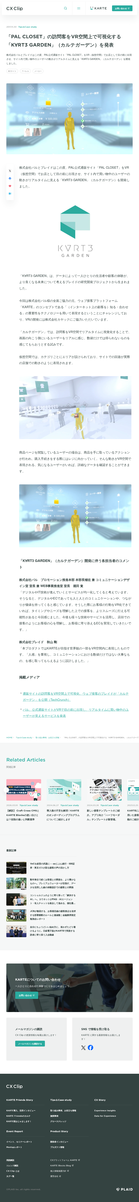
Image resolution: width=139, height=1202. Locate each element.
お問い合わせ (121, 8)
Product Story (59, 1131)
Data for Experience (105, 1116)
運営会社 (54, 1176)
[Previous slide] (6, 790)
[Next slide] (132, 790)
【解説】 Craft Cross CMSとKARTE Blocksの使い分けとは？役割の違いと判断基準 (22, 815)
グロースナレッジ (58, 1121)
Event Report (14, 1131)
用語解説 (10, 1160)
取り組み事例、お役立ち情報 (47, 737)
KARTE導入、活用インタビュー (20, 1110)
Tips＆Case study (27, 26)
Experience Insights (105, 1110)
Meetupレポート (14, 1147)
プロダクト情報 (57, 1147)
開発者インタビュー (59, 1141)
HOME (9, 737)
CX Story (100, 1099)
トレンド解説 (12, 1165)
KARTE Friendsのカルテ (18, 1116)
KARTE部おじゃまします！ (18, 1121)
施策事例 (54, 1116)
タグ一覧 (10, 1176)
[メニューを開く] (78, 8)
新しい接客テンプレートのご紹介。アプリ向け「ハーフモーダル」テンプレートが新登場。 (103, 815)
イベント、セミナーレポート (19, 1141)
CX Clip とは (12, 1171)
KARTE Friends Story (19, 1099)
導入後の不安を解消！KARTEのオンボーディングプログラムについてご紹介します (63, 815)
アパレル (25, 71)
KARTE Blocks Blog (60, 1165)
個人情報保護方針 (58, 1171)
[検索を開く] (65, 8)
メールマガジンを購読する (30, 1043)
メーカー (38, 71)
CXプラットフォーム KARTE (63, 1160)
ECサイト (12, 71)
